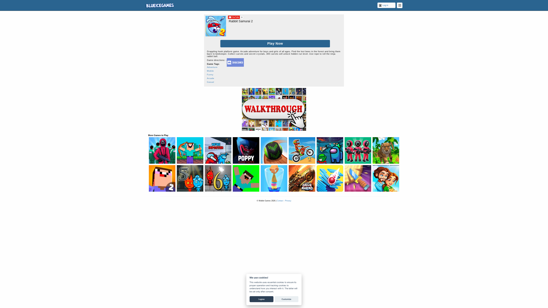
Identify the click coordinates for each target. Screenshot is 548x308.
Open (399, 5)
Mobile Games (160, 5)
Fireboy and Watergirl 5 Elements (190, 178)
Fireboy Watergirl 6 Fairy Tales (218, 178)
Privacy (288, 201)
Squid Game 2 (358, 150)
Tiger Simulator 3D (386, 150)
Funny (210, 74)
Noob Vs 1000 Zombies (190, 150)
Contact (280, 201)
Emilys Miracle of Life (386, 178)
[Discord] (235, 66)
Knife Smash (358, 178)
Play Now (275, 43)
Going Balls (274, 150)
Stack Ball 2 (330, 178)
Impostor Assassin (330, 150)
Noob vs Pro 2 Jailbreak (162, 178)
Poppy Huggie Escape (246, 150)
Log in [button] (385, 5)
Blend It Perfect (274, 178)
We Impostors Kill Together (218, 150)
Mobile (210, 71)
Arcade (210, 78)
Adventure (212, 67)
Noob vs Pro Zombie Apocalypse (246, 178)
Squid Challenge (162, 150)
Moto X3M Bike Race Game (302, 150)
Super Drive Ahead (302, 178)
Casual (210, 82)
